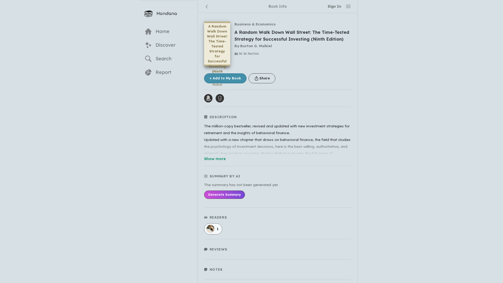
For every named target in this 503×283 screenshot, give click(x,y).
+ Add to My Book (225, 78)
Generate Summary (224, 195)
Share (264, 78)
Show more (215, 158)
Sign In (334, 6)
